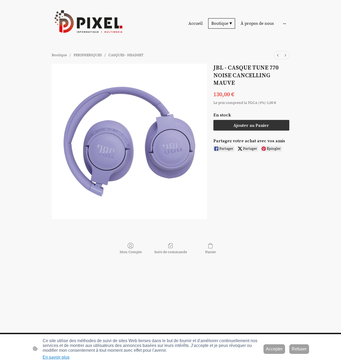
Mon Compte (131, 252)
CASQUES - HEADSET (125, 55)
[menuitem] (278, 55)
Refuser (299, 349)
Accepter (274, 349)
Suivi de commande (170, 252)
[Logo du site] (88, 23)
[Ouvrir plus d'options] (284, 23)
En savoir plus (56, 357)
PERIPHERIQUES (88, 55)
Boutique (59, 55)
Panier (210, 252)
